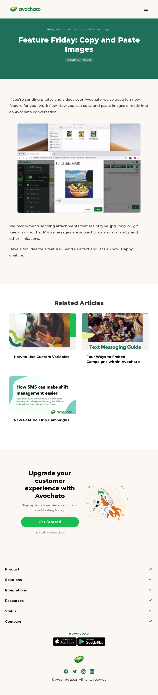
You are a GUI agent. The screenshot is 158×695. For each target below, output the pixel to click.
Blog (50, 29)
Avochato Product (79, 60)
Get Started (49, 522)
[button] (79, 569)
